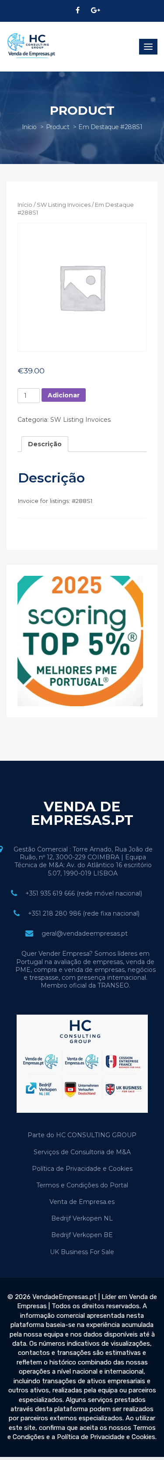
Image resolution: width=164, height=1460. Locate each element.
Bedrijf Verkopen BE (82, 1235)
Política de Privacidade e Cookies (82, 1169)
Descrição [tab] (45, 444)
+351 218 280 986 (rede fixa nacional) (84, 913)
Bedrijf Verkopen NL (82, 1218)
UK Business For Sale (82, 1252)
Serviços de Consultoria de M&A (82, 1152)
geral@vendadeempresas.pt (85, 933)
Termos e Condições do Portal (82, 1185)
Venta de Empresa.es (82, 1202)
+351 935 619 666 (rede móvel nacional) (83, 893)
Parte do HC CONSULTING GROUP (82, 1135)
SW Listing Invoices (64, 205)
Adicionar (64, 395)
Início (29, 127)
